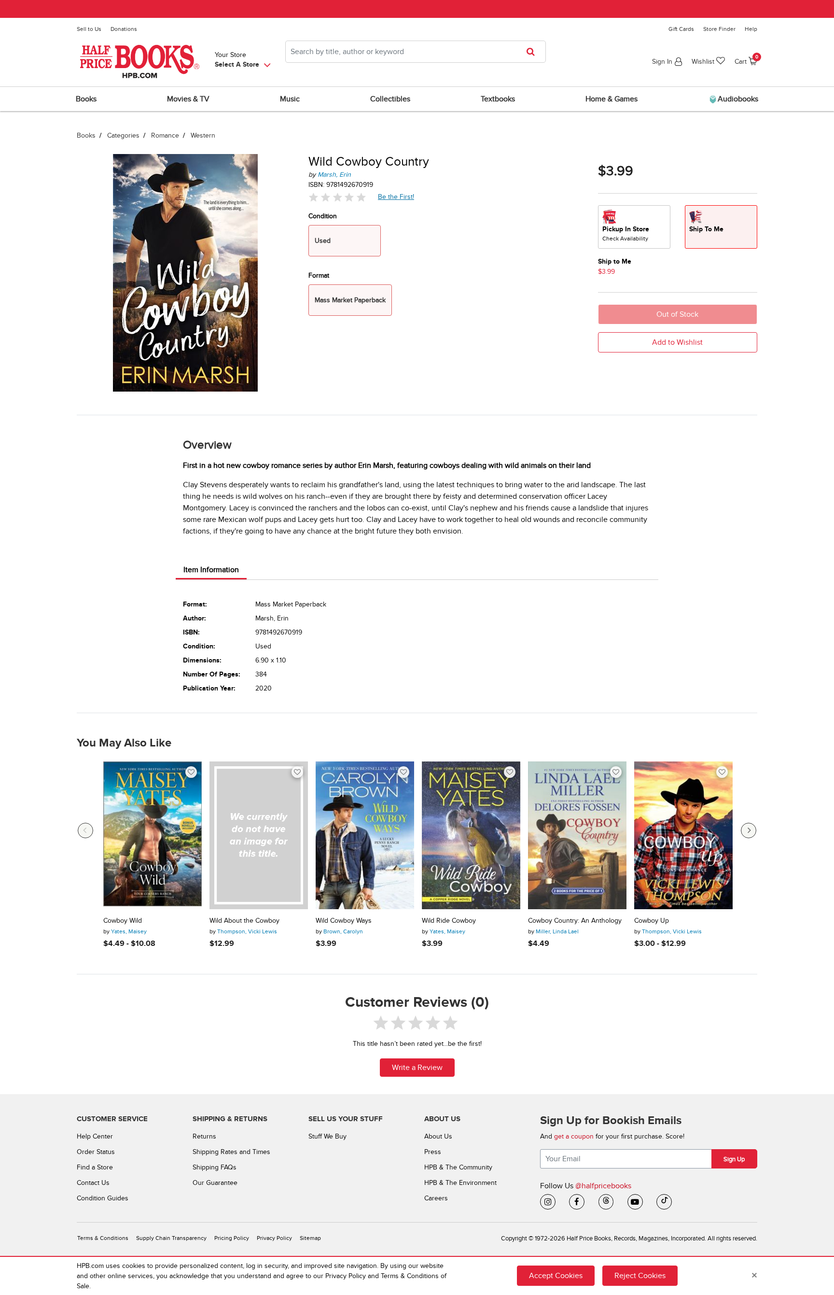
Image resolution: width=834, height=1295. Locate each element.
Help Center (95, 1136)
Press (432, 1152)
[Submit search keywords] (534, 51)
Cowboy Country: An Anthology (575, 921)
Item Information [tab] (211, 570)
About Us (438, 1136)
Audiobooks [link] (737, 99)
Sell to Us (89, 29)
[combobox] (415, 51)
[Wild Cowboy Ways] (365, 835)
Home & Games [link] (611, 99)
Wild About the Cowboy (244, 921)
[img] (337, 197)
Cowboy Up (651, 921)
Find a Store (95, 1167)
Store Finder (719, 29)
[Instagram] (548, 1202)
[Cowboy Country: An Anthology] (577, 835)
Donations (124, 29)
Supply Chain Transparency (171, 1238)
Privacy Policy (274, 1238)
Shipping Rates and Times (231, 1152)
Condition (322, 216)
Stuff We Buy (327, 1136)
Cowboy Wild (122, 921)
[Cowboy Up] (683, 835)
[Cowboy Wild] (152, 835)
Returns (204, 1136)
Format (318, 275)
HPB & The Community (458, 1167)
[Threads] (606, 1202)
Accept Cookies (556, 1276)
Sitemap (310, 1238)
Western (203, 135)
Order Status (96, 1152)
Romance (165, 135)
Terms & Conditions (102, 1238)
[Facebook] (576, 1202)
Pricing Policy (231, 1238)
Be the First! (396, 196)
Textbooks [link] (498, 99)
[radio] (634, 227)
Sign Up (734, 1159)
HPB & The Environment (460, 1183)
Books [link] (86, 99)
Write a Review (417, 1067)
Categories (123, 135)
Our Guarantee (215, 1183)
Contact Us (93, 1183)
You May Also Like (124, 743)
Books (86, 135)
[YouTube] (635, 1202)
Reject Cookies (640, 1276)
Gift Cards (681, 29)
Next (748, 830)
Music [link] (290, 99)
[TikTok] (664, 1202)
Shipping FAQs (214, 1167)
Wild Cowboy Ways (344, 921)
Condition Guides (102, 1198)
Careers (436, 1198)
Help (751, 29)
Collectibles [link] (390, 99)
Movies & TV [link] (188, 99)
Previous (85, 830)
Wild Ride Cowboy (449, 921)
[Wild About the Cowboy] (258, 835)
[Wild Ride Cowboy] (471, 835)
